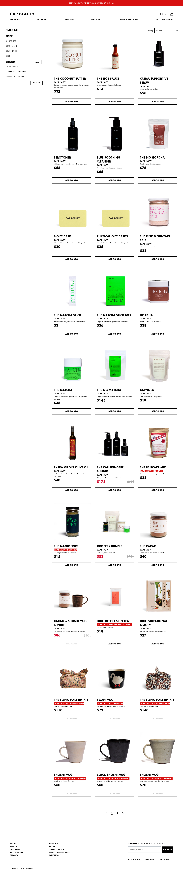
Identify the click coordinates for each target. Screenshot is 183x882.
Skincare (42, 19)
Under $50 (11, 41)
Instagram (134, 859)
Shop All (15, 19)
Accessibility (16, 852)
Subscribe (167, 849)
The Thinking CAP (164, 19)
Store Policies (56, 849)
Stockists (15, 849)
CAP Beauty (22, 14)
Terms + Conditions (59, 852)
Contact (53, 843)
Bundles (69, 19)
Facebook (164, 859)
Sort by (150, 30)
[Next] (122, 813)
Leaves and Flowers (16, 72)
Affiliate (14, 846)
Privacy (14, 855)
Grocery (96, 19)
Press (52, 846)
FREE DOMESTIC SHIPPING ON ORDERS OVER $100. (91, 3)
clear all (36, 83)
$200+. (9, 56)
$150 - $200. (12, 51)
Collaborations (128, 19)
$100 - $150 (11, 46)
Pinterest (149, 859)
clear (37, 62)
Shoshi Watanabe (15, 77)
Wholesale (55, 855)
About (13, 843)
